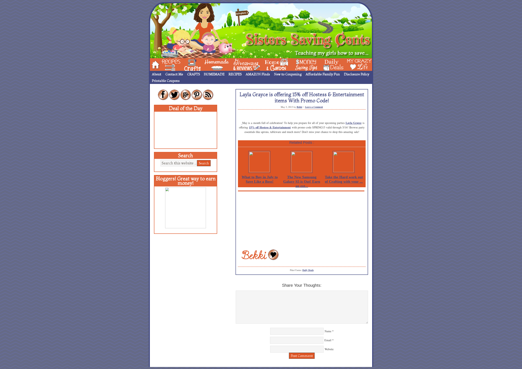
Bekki (299, 107)
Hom (154, 64)
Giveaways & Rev (243, 64)
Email (327, 340)
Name (328, 331)
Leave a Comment (314, 107)
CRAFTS (193, 74)
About (156, 74)
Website (329, 349)
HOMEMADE (214, 74)
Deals (331, 64)
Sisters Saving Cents (261, 30)
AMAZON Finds (258, 74)
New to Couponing (288, 74)
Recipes (167, 64)
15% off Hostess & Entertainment (270, 127)
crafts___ (186, 64)
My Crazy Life (352, 64)
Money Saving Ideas (305, 64)
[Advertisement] (302, 220)
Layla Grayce (354, 123)
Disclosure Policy (356, 74)
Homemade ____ (212, 64)
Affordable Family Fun (323, 74)
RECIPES (235, 74)
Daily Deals (308, 270)
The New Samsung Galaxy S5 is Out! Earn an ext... (301, 181)
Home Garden (272, 64)
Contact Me (174, 74)
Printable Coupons (166, 81)
